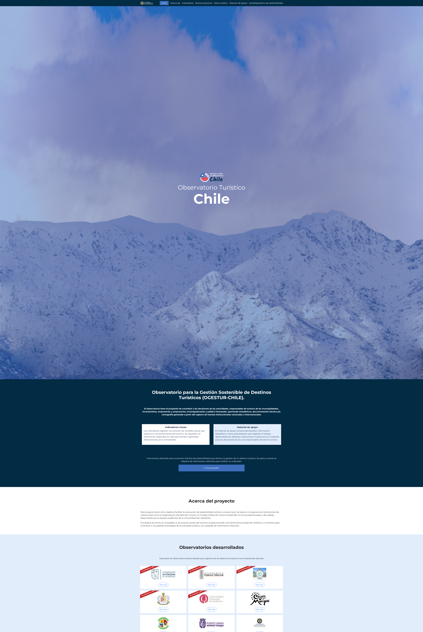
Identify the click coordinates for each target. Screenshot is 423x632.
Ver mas (163, 585)
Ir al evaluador (211, 468)
